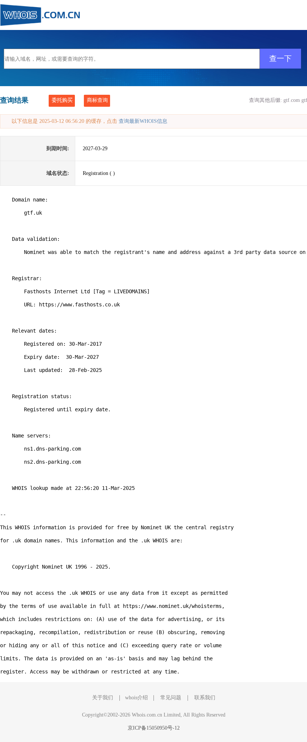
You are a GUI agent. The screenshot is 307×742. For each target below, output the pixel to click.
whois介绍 (136, 697)
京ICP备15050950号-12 (154, 728)
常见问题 (170, 697)
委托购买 (62, 100)
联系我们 (204, 697)
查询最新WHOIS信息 (143, 121)
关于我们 (102, 697)
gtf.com (291, 100)
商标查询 (97, 100)
